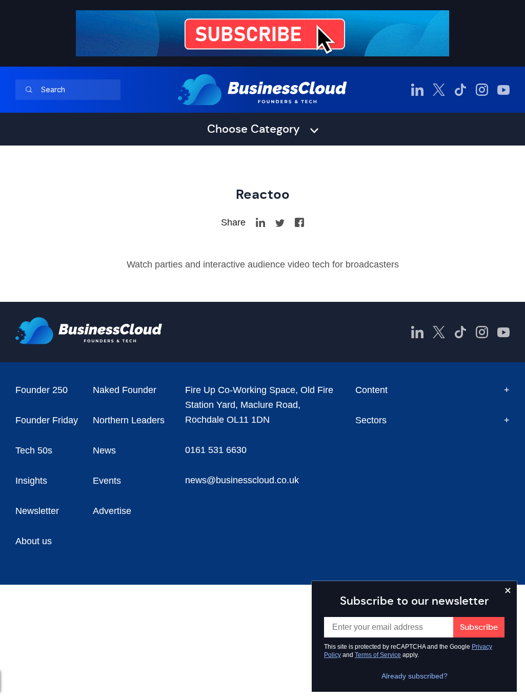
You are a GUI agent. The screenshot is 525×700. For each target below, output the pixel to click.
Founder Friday (46, 420)
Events (107, 481)
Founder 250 (41, 390)
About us (33, 541)
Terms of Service (378, 654)
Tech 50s (33, 450)
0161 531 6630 (216, 450)
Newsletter (37, 511)
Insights (31, 481)
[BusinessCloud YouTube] (503, 90)
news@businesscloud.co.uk (242, 480)
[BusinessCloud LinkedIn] (417, 90)
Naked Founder (124, 390)
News (104, 450)
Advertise (112, 511)
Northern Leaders (129, 420)
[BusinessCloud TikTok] (460, 90)
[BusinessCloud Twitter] (439, 90)
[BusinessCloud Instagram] (482, 90)
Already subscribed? (414, 676)
